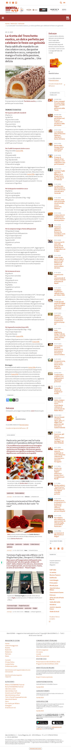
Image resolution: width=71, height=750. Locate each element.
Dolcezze (21, 23)
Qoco (7, 701)
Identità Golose (24, 425)
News (7, 656)
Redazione (8, 652)
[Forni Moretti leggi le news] (32, 10)
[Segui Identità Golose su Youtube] (16, 2)
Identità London (10, 689)
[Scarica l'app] (42, 722)
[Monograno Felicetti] (54, 10)
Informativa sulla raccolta (35, 748)
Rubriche (14, 23)
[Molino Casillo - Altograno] (20, 9)
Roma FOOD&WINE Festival (14, 687)
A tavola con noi (10, 708)
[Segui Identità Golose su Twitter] (13, 2)
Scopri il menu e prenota (44, 677)
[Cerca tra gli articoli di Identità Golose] (61, 2)
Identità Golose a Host (12, 695)
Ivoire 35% (19, 151)
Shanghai (8, 705)
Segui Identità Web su (56, 542)
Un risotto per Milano (12, 703)
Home (7, 23)
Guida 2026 (40, 687)
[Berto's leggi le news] (43, 10)
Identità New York (11, 691)
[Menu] (3, 18)
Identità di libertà (11, 699)
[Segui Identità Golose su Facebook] (7, 2)
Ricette (7, 648)
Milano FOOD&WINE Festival (14, 685)
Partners (8, 654)
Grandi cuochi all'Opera (13, 693)
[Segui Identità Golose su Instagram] (10, 2)
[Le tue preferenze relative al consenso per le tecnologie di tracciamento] (1, 562)
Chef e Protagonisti (11, 646)
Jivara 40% (19, 336)
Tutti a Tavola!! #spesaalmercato (16, 697)
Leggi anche (11, 435)
